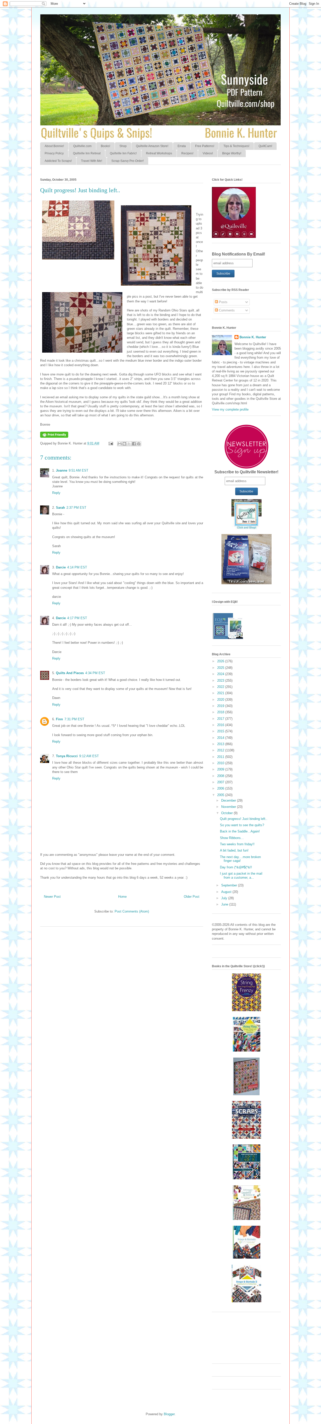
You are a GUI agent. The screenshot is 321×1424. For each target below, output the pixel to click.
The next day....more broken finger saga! (240, 859)
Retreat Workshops (159, 153)
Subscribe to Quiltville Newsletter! (246, 472)
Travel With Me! (91, 161)
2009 (221, 769)
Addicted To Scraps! (58, 161)
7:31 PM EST (74, 719)
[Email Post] (110, 443)
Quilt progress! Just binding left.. (243, 819)
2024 (221, 674)
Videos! (208, 153)
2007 (221, 782)
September (229, 885)
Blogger (169, 1414)
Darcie (61, 567)
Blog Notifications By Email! (238, 254)
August (226, 892)
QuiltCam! (265, 146)
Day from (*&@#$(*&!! (236, 867)
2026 (221, 661)
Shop (123, 146)
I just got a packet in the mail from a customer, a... (241, 875)
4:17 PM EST (77, 618)
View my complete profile (230, 409)
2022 (221, 687)
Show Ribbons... (232, 838)
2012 (221, 750)
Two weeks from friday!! (237, 844)
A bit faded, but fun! (234, 850)
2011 (221, 757)
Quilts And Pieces (70, 673)
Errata (182, 146)
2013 (221, 744)
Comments (226, 310)
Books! (105, 146)
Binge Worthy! (231, 153)
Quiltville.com (82, 146)
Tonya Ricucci (67, 756)
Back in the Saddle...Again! (240, 831)
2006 (221, 788)
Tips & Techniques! (236, 146)
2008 (221, 776)
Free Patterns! (204, 146)
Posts (222, 302)
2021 (221, 693)
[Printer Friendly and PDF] (54, 436)
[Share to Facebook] (133, 443)
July (224, 898)
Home (122, 896)
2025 (221, 668)
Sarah (60, 507)
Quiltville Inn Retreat (87, 153)
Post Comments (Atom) (132, 911)
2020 (221, 699)
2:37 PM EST (76, 507)
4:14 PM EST (77, 567)
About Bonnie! (54, 146)
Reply (56, 493)
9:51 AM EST (78, 470)
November (229, 807)
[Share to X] (129, 443)
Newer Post (52, 896)
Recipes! (187, 153)
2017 (221, 719)
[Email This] (119, 443)
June (225, 904)
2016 (221, 725)
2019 (221, 706)
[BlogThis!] (124, 443)
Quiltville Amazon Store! (152, 146)
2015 (221, 731)
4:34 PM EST (95, 673)
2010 (221, 763)
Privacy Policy (54, 153)
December (229, 800)
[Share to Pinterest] (138, 443)
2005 (221, 795)
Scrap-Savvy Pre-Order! (127, 161)
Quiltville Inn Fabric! (123, 153)
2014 (221, 738)
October (227, 813)
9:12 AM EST (89, 756)
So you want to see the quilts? (242, 825)
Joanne (61, 470)
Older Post (191, 896)
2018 (221, 712)
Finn (59, 719)
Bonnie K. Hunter (252, 337)
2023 (221, 680)
